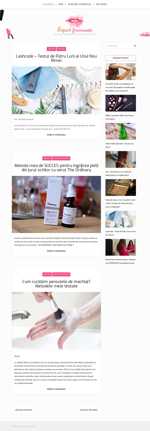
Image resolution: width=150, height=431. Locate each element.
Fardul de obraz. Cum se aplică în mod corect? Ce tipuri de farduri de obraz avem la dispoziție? (120, 203)
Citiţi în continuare (56, 134)
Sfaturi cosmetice (79, 4)
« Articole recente (23, 410)
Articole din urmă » (89, 410)
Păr (61, 4)
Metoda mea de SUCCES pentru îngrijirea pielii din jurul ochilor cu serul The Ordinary (56, 168)
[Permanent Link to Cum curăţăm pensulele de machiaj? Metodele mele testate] (56, 350)
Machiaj (48, 4)
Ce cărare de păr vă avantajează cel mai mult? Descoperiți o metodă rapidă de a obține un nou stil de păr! (120, 87)
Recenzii (101, 4)
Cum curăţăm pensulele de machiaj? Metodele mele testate (56, 284)
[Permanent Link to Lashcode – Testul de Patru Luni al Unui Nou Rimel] (56, 113)
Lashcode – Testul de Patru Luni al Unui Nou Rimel (56, 58)
